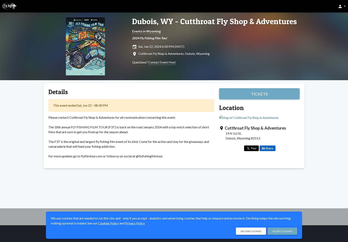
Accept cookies (282, 231)
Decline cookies (251, 231)
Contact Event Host (162, 62)
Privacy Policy (135, 223)
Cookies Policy (108, 223)
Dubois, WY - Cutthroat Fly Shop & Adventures (214, 21)
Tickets (259, 93)
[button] (342, 6)
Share (269, 148)
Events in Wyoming (146, 31)
